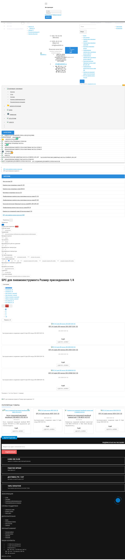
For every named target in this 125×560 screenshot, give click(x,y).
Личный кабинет (9, 532)
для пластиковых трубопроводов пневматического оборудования (20, 234)
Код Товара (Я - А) (9, 302)
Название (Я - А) (9, 291)
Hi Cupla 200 (8, 272)
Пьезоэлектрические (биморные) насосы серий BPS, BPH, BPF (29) (21, 204)
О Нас (11, 94)
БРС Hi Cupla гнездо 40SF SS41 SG (47, 414)
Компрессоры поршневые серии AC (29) (14, 185)
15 (5, 309)
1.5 (5, 245)
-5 (5, 249)
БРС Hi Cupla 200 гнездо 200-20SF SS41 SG (63, 326)
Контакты (9, 23)
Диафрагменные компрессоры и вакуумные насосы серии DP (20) (21, 200)
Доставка (9, 26)
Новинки (7, 525)
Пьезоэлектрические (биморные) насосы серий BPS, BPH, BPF (89, 63)
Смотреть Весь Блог (33, 34)
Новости (11, 122)
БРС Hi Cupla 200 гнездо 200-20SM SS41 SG (63, 373)
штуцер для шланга (35, 257)
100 (6, 316)
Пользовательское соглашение (17, 102)
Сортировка (6, 284)
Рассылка (7, 537)
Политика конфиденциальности (17, 99)
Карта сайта (8, 513)
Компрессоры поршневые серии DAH (15, 141)
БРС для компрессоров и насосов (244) (14, 215)
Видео (11, 110)
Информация (18, 88)
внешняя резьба (9, 257)
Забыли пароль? (57, 15)
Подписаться (10, 452)
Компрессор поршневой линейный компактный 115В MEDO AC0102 (79, 416)
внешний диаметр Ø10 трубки (31, 261)
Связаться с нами (9, 509)
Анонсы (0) (32, 28)
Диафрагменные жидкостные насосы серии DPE (89, 68)
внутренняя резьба (21, 257)
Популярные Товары (10, 521)
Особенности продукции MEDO (15, 29)
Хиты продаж (86, 37)
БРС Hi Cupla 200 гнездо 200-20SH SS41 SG (63, 350)
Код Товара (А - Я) (9, 300)
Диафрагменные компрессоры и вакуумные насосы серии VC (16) (21, 196)
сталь (6, 238)
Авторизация (119, 28)
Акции (6, 520)
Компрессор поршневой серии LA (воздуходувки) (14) (17, 211)
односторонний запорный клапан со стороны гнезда (17, 276)
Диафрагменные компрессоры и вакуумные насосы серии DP (89, 57)
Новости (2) (31, 26)
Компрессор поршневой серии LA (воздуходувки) (19, 135)
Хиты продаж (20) (7, 181)
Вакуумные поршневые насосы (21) (12, 192)
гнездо (6, 241)
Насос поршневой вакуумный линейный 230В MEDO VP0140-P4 (16, 416)
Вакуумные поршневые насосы (14, 143)
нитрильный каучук (9, 268)
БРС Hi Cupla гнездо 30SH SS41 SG (110, 414)
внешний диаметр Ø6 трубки (49, 261)
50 (5, 313)
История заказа (9, 533)
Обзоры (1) (31, 30)
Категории (7, 132)
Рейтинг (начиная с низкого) (11, 298)
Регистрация (48, 15)
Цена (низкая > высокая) (11, 293)
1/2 (5, 261)
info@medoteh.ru (61, 64)
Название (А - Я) (9, 289)
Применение (13, 114)
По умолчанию (8, 288)
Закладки (7, 535)
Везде (84, 35)
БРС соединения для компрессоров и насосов (46, 161)
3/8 (18, 261)
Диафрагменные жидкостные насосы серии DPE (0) (17, 207)
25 (5, 311)
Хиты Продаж (8, 523)
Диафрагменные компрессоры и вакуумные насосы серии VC (89, 52)
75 (5, 314)
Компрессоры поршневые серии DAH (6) (14, 189)
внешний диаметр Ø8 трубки (67, 261)
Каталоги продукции (16, 105)
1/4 (17, 226)
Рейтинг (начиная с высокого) (12, 297)
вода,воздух (8, 230)
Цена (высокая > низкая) (11, 295)
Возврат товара (9, 511)
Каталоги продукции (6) (33, 32)
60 (5, 253)
